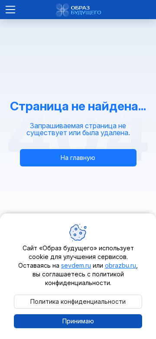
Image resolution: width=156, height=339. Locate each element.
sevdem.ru (76, 265)
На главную (78, 157)
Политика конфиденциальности (78, 301)
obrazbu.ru (120, 265)
